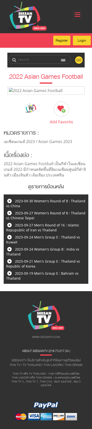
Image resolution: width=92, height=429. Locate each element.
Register (62, 40)
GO (78, 60)
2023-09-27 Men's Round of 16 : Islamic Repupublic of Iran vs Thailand (42, 227)
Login (82, 40)
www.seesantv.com (46, 337)
